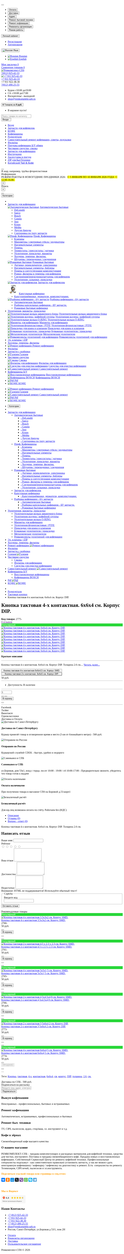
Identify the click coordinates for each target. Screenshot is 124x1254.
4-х (30, 1076)
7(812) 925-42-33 (10, 73)
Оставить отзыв (10, 906)
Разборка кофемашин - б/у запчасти (69, 299)
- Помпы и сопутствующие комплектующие (45, 478)
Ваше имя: (7, 840)
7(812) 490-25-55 (10, 84)
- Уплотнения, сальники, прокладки (40, 487)
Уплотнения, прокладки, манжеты (33, 253)
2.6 (85, 1076)
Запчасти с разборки (19, 351)
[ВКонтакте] (3, 1180)
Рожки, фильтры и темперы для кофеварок (37, 273)
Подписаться (9, 1091)
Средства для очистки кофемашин (67, 366)
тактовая (22, 1076)
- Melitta (25, 435)
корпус (62, 1076)
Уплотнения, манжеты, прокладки (27, 311)
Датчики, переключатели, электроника (35, 265)
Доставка (13, 13)
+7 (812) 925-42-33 (18, 1215)
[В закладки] (2, 696)
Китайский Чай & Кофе (21, 162)
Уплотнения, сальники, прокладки (33, 279)
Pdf (16, 380)
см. (89, 1076)
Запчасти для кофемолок (21, 128)
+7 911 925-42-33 (10, 79)
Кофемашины (15, 133)
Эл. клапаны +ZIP (18, 340)
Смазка (23, 360)
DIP (69, 1076)
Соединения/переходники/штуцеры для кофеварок (42, 276)
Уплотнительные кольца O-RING (66, 319)
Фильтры (13, 142)
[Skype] (30, 1180)
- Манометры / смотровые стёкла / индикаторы (46, 449)
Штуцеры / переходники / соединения (35, 259)
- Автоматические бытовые (36, 502)
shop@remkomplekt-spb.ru (22, 99)
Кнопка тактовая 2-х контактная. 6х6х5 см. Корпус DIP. (32, 674)
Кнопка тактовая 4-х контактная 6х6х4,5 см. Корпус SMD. (32, 670)
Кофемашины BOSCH (48, 377)
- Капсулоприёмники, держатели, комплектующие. (49, 496)
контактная (39, 1076)
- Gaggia (25, 426)
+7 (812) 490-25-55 (18, 1223)
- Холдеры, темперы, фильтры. (37, 464)
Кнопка (12, 1076)
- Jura (23, 429)
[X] (17, 1180)
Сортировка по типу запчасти (30, 233)
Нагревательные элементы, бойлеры (34, 268)
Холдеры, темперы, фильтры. (30, 256)
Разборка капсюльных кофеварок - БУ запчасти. (40, 305)
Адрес (12, 16)
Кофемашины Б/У (17, 371)
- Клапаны (26, 447)
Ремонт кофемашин (18, 23)
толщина (77, 1076)
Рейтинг (5, 843)
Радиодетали (15, 136)
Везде (11, 125)
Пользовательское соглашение (24, 1244)
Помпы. (18, 247)
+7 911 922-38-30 (17, 1220)
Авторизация (15, 44)
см (55, 1076)
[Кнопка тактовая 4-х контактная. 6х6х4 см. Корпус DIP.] (33, 627)
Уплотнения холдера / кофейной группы (77, 316)
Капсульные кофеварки (32, 293)
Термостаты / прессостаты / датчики (34, 250)
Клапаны (19, 239)
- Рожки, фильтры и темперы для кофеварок (45, 481)
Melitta (17, 227)
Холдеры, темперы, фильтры (23, 342)
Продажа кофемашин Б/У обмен (25, 145)
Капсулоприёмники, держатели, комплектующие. (41, 296)
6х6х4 (49, 1076)
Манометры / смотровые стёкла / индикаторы (39, 241)
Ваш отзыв (7, 860)
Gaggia (18, 218)
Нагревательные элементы (29, 244)
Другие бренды (22, 230)
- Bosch (25, 423)
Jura (16, 221)
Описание (13, 815)
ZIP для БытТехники (19, 160)
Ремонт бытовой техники (21, 20)
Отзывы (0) (14, 818)
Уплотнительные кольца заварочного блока (83, 313)
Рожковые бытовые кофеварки (31, 308)
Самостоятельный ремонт (53, 369)
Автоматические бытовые (54, 207)
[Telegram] (35, 1180)
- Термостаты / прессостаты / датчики (41, 458)
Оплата (12, 10)
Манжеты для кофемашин (53, 322)
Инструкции (15, 154)
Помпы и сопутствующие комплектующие (37, 270)
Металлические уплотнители (59, 334)
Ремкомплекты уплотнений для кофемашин (83, 337)
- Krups (24, 432)
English (22, 59)
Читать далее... (92, 664)
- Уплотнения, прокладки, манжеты (40, 461)
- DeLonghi (27, 418)
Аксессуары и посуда (19, 157)
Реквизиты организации (20, 26)
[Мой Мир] (12, 1180)
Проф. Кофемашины (44, 236)
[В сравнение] (6, 696)
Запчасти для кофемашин (22, 151)
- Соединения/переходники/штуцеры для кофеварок (49, 484)
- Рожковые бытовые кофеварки (38, 507)
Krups (17, 224)
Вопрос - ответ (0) (18, 821)
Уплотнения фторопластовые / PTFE (71, 325)
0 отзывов (6, 622)
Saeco (17, 213)
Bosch (17, 215)
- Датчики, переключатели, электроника (43, 473)
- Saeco (24, 421)
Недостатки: (8, 887)
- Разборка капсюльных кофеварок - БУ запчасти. (48, 505)
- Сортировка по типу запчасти (38, 441)
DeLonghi (19, 210)
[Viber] (21, 1180)
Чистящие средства (18, 357)
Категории (14, 406)
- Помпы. (26, 455)
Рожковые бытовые (43, 262)
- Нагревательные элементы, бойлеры (41, 476)
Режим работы (16, 30)
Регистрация (15, 41)
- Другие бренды (30, 438)
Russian (22, 56)
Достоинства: (8, 874)
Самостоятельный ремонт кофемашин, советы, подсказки (39, 139)
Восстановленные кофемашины (63, 374)
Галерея (23, 354)
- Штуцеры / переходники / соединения (42, 467)
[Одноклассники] (8, 1180)
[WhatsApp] (26, 1180)
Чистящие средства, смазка (22, 148)
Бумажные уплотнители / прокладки (71, 331)
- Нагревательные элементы (36, 452)
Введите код (10, 897)
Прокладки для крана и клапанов (66, 328)
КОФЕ (11, 131)
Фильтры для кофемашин (53, 363)
